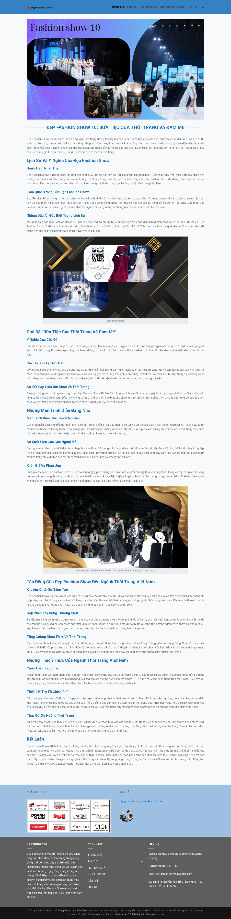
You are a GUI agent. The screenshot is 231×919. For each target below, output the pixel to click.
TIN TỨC (131, 7)
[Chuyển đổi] (142, 861)
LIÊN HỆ (193, 7)
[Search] (203, 7)
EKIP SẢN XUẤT (149, 7)
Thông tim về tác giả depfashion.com (140, 801)
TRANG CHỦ (118, 7)
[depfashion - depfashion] (41, 7)
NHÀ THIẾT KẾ (167, 7)
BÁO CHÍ (181, 7)
